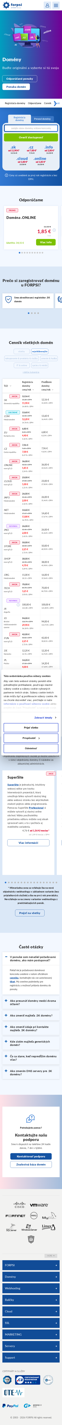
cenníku (14, 977)
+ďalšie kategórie (31, 372)
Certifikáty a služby (13, 1371)
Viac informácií (28, 842)
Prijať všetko (31, 727)
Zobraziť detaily (43, 717)
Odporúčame (34, 103)
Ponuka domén (16, 86)
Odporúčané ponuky (19, 78)
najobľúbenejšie (40, 351)
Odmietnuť (31, 748)
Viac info (46, 242)
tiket (12, 981)
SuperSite (13, 784)
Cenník (47, 103)
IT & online (22, 365)
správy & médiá (39, 365)
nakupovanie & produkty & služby (21, 358)
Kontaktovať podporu (31, 1156)
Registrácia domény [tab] (19, 118)
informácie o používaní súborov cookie (27, 704)
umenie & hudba (49, 358)
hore (49, 1255)
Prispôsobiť (29, 738)
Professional (36, 807)
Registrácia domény (15, 103)
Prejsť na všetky (29, 913)
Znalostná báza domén (31, 1164)
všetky (21, 351)
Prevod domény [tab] (42, 119)
